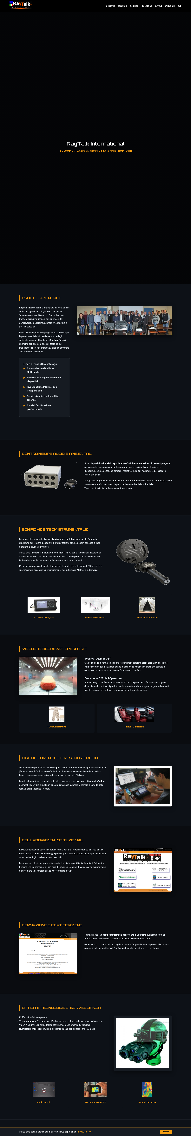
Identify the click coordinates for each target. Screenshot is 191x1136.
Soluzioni (122, 6)
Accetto (166, 1132)
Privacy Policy (84, 1131)
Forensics (147, 6)
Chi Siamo (110, 6)
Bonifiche (134, 6)
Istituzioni (170, 6)
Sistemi (158, 6)
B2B (179, 6)
